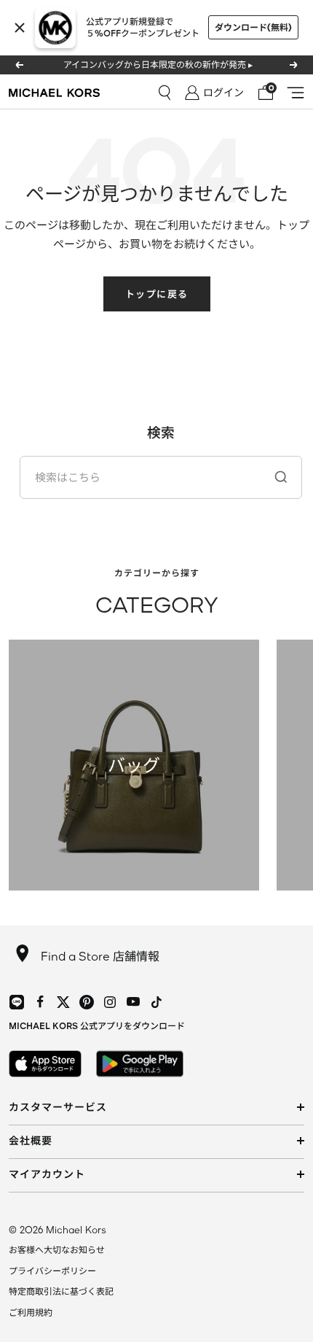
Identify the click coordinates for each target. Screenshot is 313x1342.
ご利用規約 (30, 1312)
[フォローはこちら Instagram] (110, 1002)
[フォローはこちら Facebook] (40, 1002)
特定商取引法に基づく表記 (61, 1291)
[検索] (164, 92)
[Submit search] (281, 477)
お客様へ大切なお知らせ (57, 1249)
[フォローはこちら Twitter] (63, 1002)
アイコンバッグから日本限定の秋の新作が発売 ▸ (158, 64)
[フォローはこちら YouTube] (133, 1002)
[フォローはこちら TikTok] (156, 1002)
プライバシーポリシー (52, 1270)
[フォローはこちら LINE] (16, 1002)
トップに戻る (157, 294)
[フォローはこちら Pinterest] (86, 1002)
